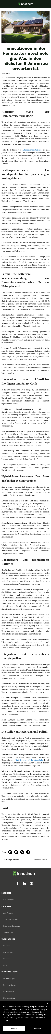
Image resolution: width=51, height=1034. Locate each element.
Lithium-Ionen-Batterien (32, 150)
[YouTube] (31, 883)
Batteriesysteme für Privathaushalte (29, 760)
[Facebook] (17, 883)
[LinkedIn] (24, 883)
